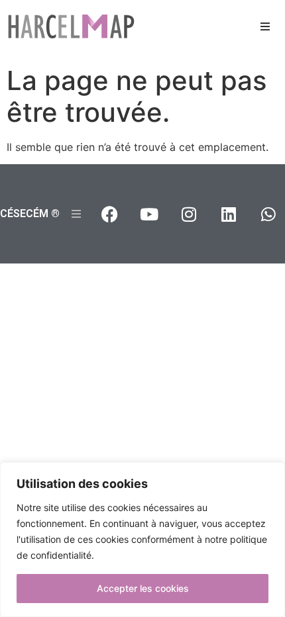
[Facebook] (109, 213)
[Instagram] (188, 213)
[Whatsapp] (268, 213)
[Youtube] (149, 213)
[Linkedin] (228, 213)
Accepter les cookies (143, 588)
